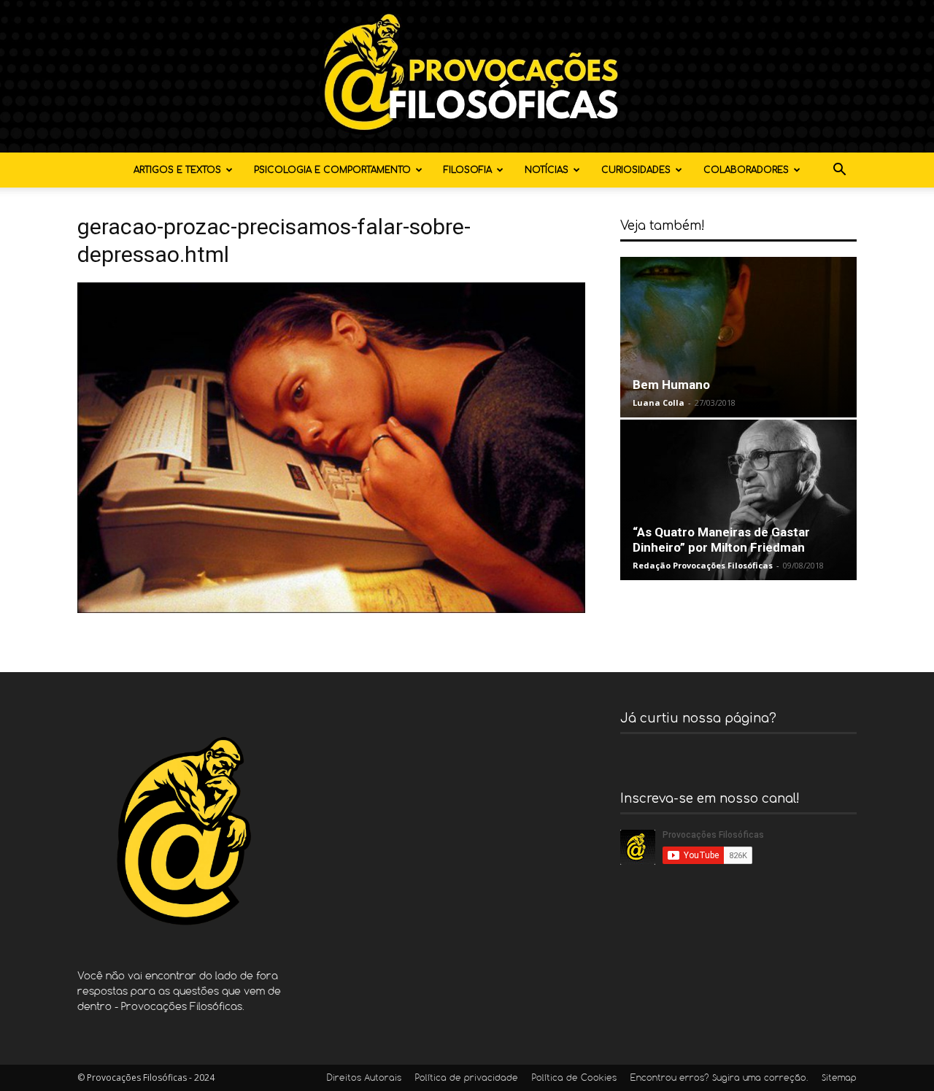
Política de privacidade (466, 1078)
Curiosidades (636, 170)
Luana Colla (658, 402)
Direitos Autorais (364, 1078)
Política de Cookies (574, 1078)
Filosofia (468, 170)
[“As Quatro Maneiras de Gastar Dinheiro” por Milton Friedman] (738, 500)
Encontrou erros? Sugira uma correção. (719, 1078)
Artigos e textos (177, 170)
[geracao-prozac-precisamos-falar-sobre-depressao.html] (331, 609)
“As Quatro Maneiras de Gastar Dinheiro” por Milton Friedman (721, 540)
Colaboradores (746, 170)
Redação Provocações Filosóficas (703, 565)
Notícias (546, 170)
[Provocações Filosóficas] (467, 76)
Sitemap (839, 1078)
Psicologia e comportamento (332, 170)
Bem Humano (671, 384)
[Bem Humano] (738, 337)
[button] (839, 171)
